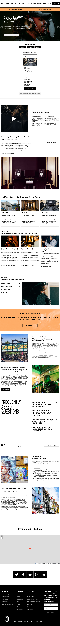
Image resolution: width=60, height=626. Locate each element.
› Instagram (31, 621)
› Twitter (14, 621)
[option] (15, 9)
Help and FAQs (5, 594)
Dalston (51, 355)
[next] (58, 27)
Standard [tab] (9, 139)
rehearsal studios (37, 470)
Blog (18, 606)
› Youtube (25, 621)
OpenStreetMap (48, 563)
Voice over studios (31, 606)
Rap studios (30, 604)
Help (44, 3)
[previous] (1, 27)
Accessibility (5, 601)
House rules (5, 599)
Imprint (18, 604)
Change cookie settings (7, 604)
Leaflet (37, 563)
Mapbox (42, 563)
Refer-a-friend (5, 596)
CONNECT (20, 9)
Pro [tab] (16, 139)
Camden (41, 355)
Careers (18, 596)
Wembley (45, 355)
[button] (30, 549)
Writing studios (30, 609)
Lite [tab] (2, 139)
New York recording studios (33, 601)
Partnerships (20, 599)
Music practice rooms (32, 599)
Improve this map (56, 563)
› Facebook (19, 621)
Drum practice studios (32, 594)
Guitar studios (30, 596)
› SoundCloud (38, 621)
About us (19, 594)
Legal (18, 601)
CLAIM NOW (49, 9)
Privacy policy (20, 609)
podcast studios (37, 474)
